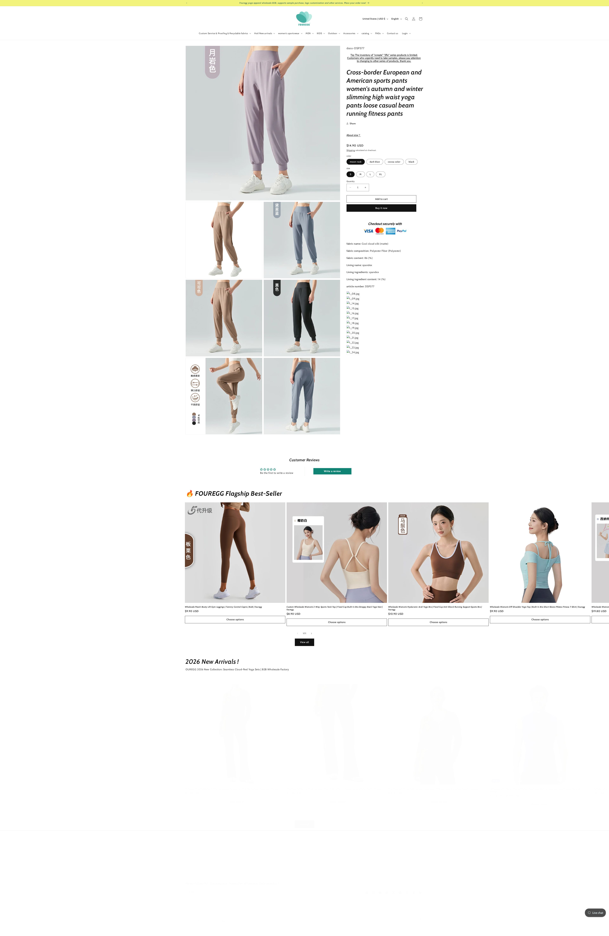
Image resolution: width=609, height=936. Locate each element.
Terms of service (258, 932)
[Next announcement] (422, 3)
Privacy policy (193, 857)
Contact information (293, 932)
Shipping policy (275, 932)
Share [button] (353, 123)
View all (304, 642)
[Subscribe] (239, 892)
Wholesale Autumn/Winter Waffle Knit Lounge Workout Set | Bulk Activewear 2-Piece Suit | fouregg (231, 788)
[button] (224, 33)
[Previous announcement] (186, 3)
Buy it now (381, 208)
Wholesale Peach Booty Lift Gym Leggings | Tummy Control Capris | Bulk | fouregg (223, 607)
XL (380, 174)
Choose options (235, 619)
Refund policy (228, 932)
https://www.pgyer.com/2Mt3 (362, 877)
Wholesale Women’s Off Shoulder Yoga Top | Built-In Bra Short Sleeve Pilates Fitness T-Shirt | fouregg (537, 607)
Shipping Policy (193, 868)
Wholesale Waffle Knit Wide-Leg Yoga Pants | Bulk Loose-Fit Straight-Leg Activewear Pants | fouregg (334, 788)
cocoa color (394, 161)
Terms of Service (194, 874)
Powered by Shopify (210, 932)
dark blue (375, 161)
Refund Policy (193, 863)
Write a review (332, 471)
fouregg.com (272, 851)
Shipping (351, 150)
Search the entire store (197, 851)
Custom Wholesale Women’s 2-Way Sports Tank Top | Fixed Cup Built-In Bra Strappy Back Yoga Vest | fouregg (335, 608)
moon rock (355, 161)
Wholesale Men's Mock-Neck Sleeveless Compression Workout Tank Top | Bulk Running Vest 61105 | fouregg (536, 790)
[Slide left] (297, 633)
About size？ (354, 135)
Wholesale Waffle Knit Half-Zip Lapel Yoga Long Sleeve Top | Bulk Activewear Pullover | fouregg (433, 788)
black (411, 161)
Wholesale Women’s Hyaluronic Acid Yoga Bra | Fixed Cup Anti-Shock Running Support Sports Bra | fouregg (435, 608)
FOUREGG (197, 932)
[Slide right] (311, 633)
